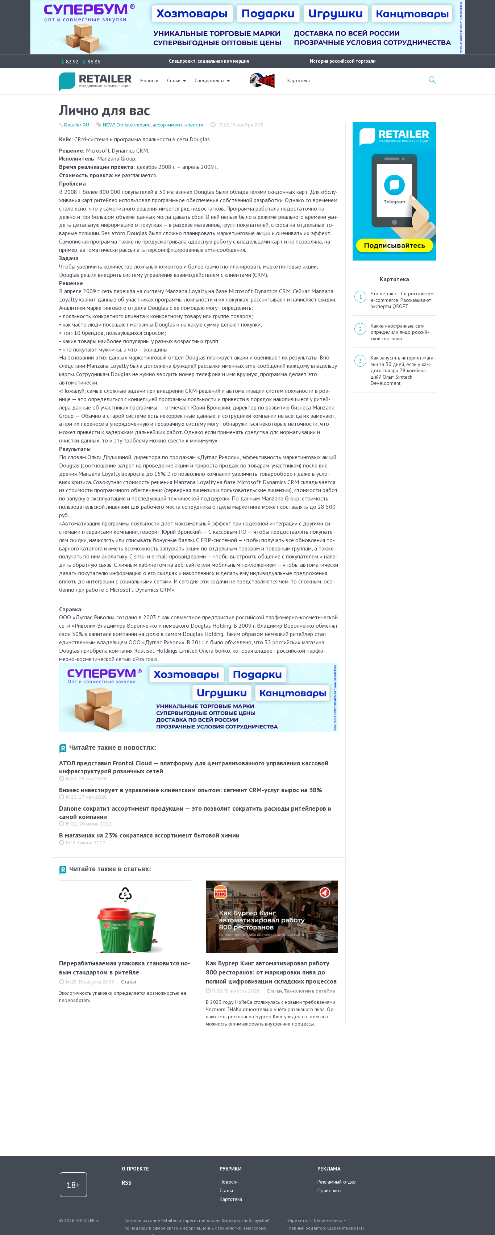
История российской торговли (342, 61)
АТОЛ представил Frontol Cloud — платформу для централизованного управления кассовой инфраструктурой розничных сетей (193, 767)
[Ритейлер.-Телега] (394, 124)
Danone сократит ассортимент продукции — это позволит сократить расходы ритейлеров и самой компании (195, 812)
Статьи (173, 80)
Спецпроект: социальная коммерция (209, 61)
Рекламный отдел (337, 1181)
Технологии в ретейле (309, 991)
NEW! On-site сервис (126, 125)
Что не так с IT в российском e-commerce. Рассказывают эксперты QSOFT (402, 299)
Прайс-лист (329, 1190)
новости (193, 125)
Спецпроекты (209, 80)
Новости (149, 80)
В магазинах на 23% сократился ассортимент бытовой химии (149, 835)
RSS (127, 1182)
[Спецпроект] (262, 76)
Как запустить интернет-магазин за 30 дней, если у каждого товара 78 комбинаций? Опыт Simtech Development (403, 370)
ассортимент (167, 125)
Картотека (298, 80)
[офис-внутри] (198, 666)
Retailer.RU (76, 125)
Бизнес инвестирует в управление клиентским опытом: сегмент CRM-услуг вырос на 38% (190, 790)
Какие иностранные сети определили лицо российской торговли (400, 332)
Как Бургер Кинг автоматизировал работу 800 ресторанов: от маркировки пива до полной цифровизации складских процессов (271, 972)
